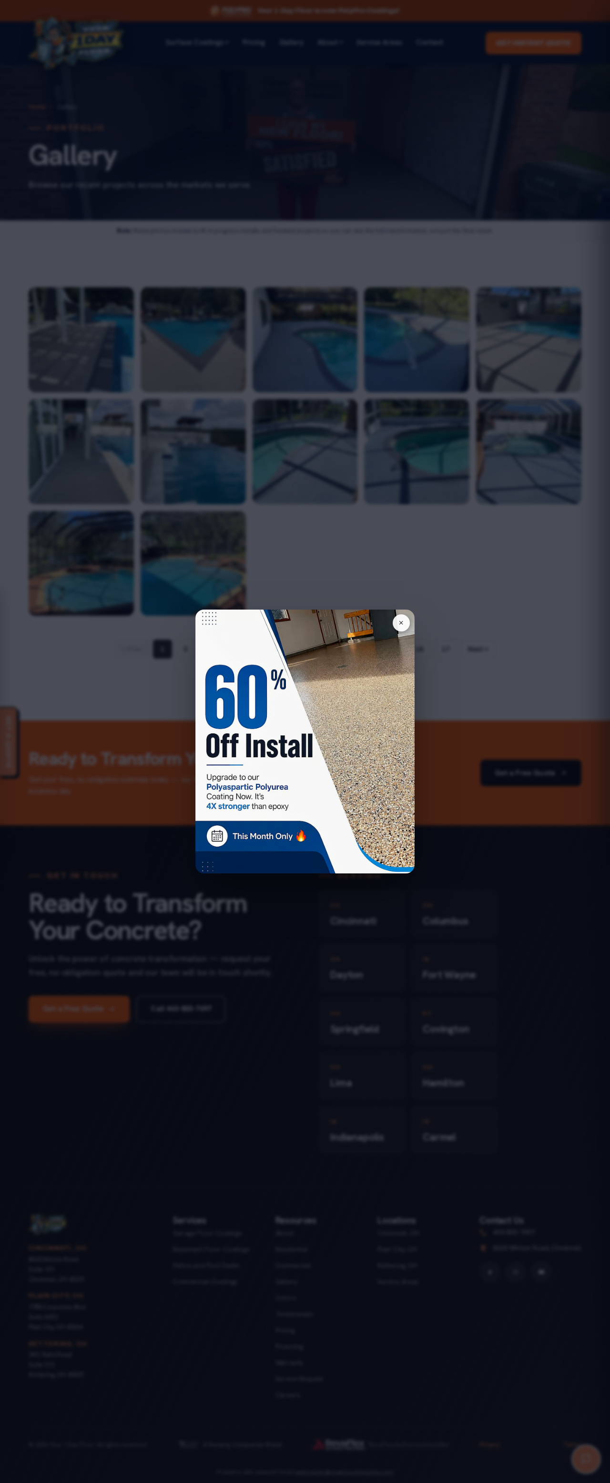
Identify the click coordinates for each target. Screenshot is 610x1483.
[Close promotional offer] (401, 622)
